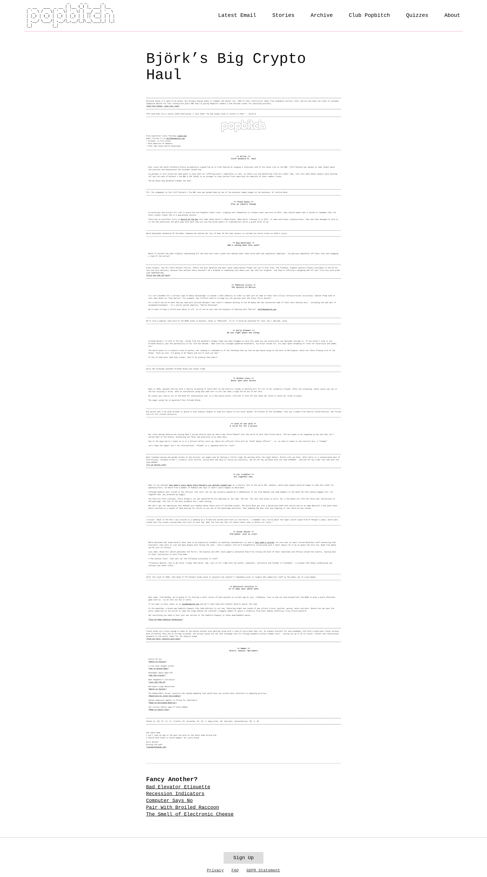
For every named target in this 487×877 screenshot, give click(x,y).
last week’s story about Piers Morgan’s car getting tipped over (200, 485)
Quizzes (417, 15)
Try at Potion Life (156, 465)
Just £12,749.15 (157, 682)
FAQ (235, 870)
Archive (322, 15)
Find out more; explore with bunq (163, 639)
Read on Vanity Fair (159, 710)
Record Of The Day (189, 219)
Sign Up (243, 858)
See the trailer (157, 675)
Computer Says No (169, 800)
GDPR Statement (263, 870)
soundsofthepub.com (156, 747)
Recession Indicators (175, 794)
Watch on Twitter (157, 662)
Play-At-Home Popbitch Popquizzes (165, 620)
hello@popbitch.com (175, 138)
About (452, 15)
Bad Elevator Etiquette (178, 787)
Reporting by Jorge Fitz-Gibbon (164, 696)
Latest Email (237, 15)
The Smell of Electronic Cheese (190, 814)
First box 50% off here (158, 275)
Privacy (215, 870)
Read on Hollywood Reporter (162, 703)
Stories (283, 15)
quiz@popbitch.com (190, 604)
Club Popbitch (369, 15)
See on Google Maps (158, 669)
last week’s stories (264, 542)
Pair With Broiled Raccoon (182, 807)
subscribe (182, 136)
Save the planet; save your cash (163, 106)
